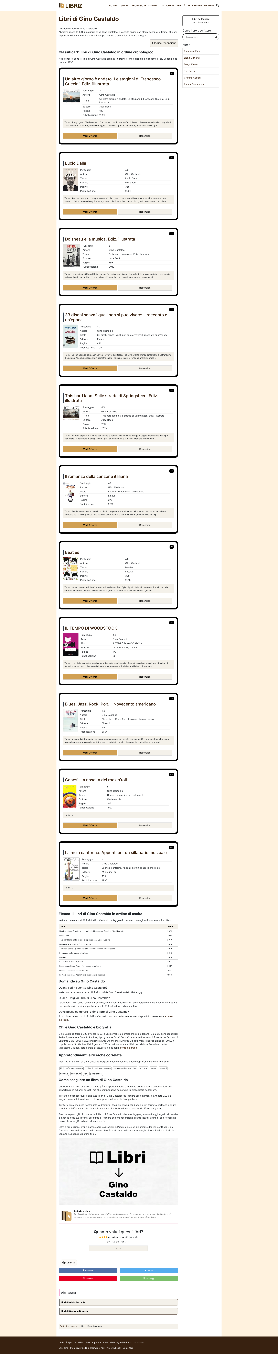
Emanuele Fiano (192, 51)
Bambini (209, 5)
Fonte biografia (128, 1047)
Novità (181, 5)
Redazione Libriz (82, 1211)
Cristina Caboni (192, 77)
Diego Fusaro (191, 64)
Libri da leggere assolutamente (201, 20)
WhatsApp (149, 1278)
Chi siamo (63, 1348)
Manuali (153, 5)
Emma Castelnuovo (194, 84)
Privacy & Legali (113, 1348)
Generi (125, 5)
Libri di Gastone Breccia (74, 1311)
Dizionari (168, 5)
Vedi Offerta (90, 135)
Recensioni (139, 5)
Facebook (88, 1270)
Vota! (118, 1248)
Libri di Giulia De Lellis (73, 1302)
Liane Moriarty (192, 57)
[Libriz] (71, 5)
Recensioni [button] (145, 135)
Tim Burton (190, 71)
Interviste (195, 5)
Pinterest (89, 1278)
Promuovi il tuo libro (79, 1348)
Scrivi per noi (97, 1348)
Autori (113, 5)
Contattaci (128, 1348)
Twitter (150, 1270)
